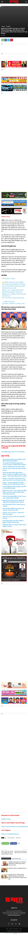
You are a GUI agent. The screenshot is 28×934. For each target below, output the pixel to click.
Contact (20, 928)
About (7, 928)
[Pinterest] (11, 40)
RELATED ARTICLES (6, 858)
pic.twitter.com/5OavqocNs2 (13, 298)
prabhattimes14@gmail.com (14, 915)
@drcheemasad (17, 290)
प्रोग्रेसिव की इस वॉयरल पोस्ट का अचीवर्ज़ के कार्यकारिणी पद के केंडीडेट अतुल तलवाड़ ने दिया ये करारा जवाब (17, 863)
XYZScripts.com (20, 933)
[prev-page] (2, 882)
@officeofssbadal (12, 284)
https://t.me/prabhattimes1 (10, 834)
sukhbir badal (18, 837)
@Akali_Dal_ (6, 290)
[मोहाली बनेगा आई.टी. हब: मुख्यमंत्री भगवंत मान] (4, 870)
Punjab (8, 26)
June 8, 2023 (20, 303)
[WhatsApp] (2, 40)
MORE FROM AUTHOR (16, 858)
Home (2, 4)
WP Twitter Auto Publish (9, 933)
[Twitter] (8, 40)
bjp (5, 837)
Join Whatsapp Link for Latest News (13, 452)
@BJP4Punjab (17, 292)
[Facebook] (5, 40)
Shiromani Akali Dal (11, 837)
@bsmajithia (7, 294)
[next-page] (4, 882)
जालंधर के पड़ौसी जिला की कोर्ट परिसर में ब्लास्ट (14, 467)
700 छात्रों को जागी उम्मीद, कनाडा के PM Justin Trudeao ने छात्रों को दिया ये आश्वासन (14, 463)
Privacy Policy (15, 928)
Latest (5, 4)
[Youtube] (19, 924)
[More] (19, 843)
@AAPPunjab (7, 292)
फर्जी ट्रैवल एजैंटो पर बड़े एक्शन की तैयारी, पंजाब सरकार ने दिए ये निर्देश (20, 852)
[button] (2, 2)
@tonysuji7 (6, 296)
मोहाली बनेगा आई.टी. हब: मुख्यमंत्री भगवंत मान (17, 868)
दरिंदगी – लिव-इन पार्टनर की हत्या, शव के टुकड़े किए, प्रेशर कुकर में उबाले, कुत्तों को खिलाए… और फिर (7, 853)
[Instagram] (12, 924)
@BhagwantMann (19, 294)
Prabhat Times (6, 819)
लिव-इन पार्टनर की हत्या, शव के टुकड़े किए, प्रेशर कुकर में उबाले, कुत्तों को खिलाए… (14, 460)
